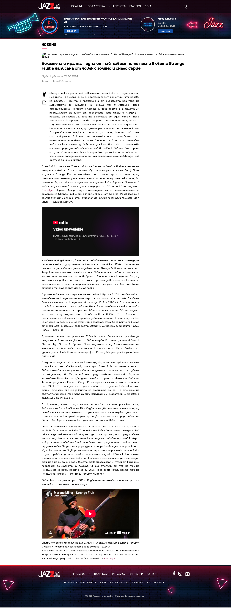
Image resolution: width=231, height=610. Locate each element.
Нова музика (95, 6)
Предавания (81, 574)
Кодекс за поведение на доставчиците (121, 583)
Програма (165, 31)
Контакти (136, 574)
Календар (101, 574)
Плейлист (71, 31)
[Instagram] (180, 574)
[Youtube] (187, 574)
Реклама (118, 574)
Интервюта (117, 6)
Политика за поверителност (80, 583)
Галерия (135, 6)
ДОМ (148, 6)
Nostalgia (47, 190)
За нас (151, 574)
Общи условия (155, 583)
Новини (76, 6)
